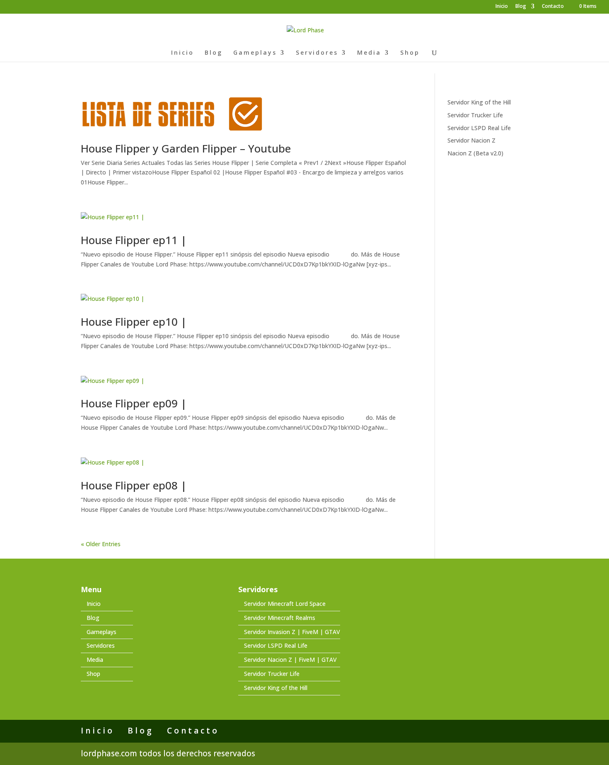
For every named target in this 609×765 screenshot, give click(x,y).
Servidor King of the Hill (479, 102)
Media (369, 53)
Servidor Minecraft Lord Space (285, 604)
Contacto (553, 7)
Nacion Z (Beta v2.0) (475, 153)
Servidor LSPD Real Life (479, 128)
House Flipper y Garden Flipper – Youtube (186, 148)
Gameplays (255, 53)
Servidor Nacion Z (471, 140)
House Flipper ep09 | (134, 403)
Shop (410, 53)
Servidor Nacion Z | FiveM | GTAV (290, 659)
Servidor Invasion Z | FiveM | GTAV (292, 632)
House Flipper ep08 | (134, 485)
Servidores (317, 53)
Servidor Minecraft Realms (279, 618)
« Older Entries (101, 544)
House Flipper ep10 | (134, 321)
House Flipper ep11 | (134, 239)
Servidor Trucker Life (475, 115)
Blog (520, 7)
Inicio (501, 7)
